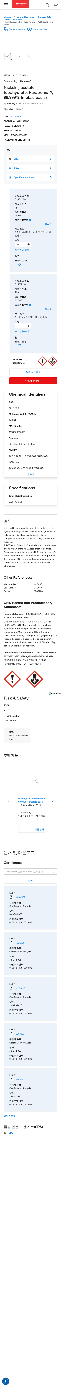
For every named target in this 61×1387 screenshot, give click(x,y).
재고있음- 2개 (22, 250)
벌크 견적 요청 (33, 371)
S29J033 (20, 1033)
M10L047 (20, 988)
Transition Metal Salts (13, 19)
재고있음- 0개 (22, 331)
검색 (30, 880)
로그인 (48, 223)
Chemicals (8, 17)
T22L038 (20, 942)
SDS (16, 159)
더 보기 (30, 474)
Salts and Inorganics (25, 17)
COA (16, 168)
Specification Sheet (24, 177)
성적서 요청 (9, 1115)
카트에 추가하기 (33, 380)
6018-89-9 (16, 116)
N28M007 (20, 897)
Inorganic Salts (44, 17)
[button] (5, 1381)
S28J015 (20, 1079)
